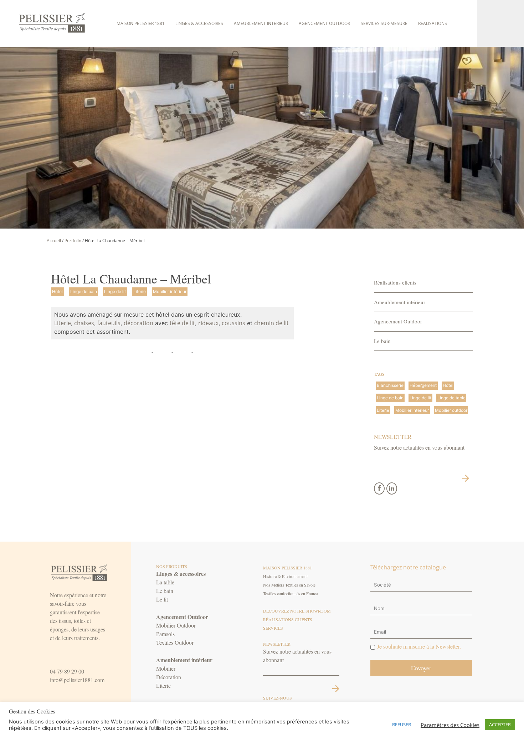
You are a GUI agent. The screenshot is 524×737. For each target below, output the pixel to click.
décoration (138, 323)
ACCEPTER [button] (500, 724)
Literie (62, 323)
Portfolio (73, 240)
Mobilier (165, 668)
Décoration (168, 677)
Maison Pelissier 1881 (141, 23)
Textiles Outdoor (175, 642)
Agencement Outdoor (324, 23)
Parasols (165, 634)
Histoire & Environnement (285, 576)
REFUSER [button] (401, 724)
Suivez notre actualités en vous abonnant (419, 447)
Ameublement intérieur (261, 23)
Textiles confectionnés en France (290, 593)
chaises (84, 323)
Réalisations (432, 23)
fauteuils (108, 323)
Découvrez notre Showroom (297, 611)
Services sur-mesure (384, 23)
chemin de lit (271, 323)
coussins (233, 323)
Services (273, 628)
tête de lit (182, 323)
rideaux (208, 323)
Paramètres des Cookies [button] (450, 725)
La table (165, 582)
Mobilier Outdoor (176, 625)
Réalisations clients (395, 282)
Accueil (54, 240)
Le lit (162, 599)
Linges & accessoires (199, 23)
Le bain (382, 340)
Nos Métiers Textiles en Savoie (289, 585)
